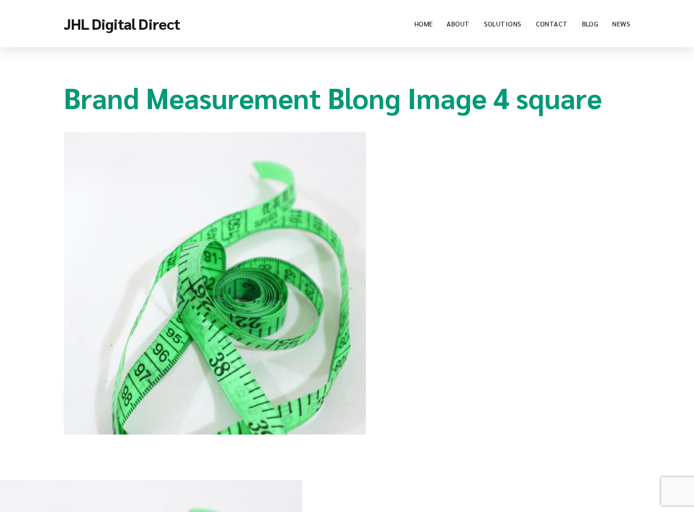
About (458, 23)
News (621, 23)
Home (424, 23)
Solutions (503, 23)
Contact (552, 23)
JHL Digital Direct (122, 23)
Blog (590, 23)
